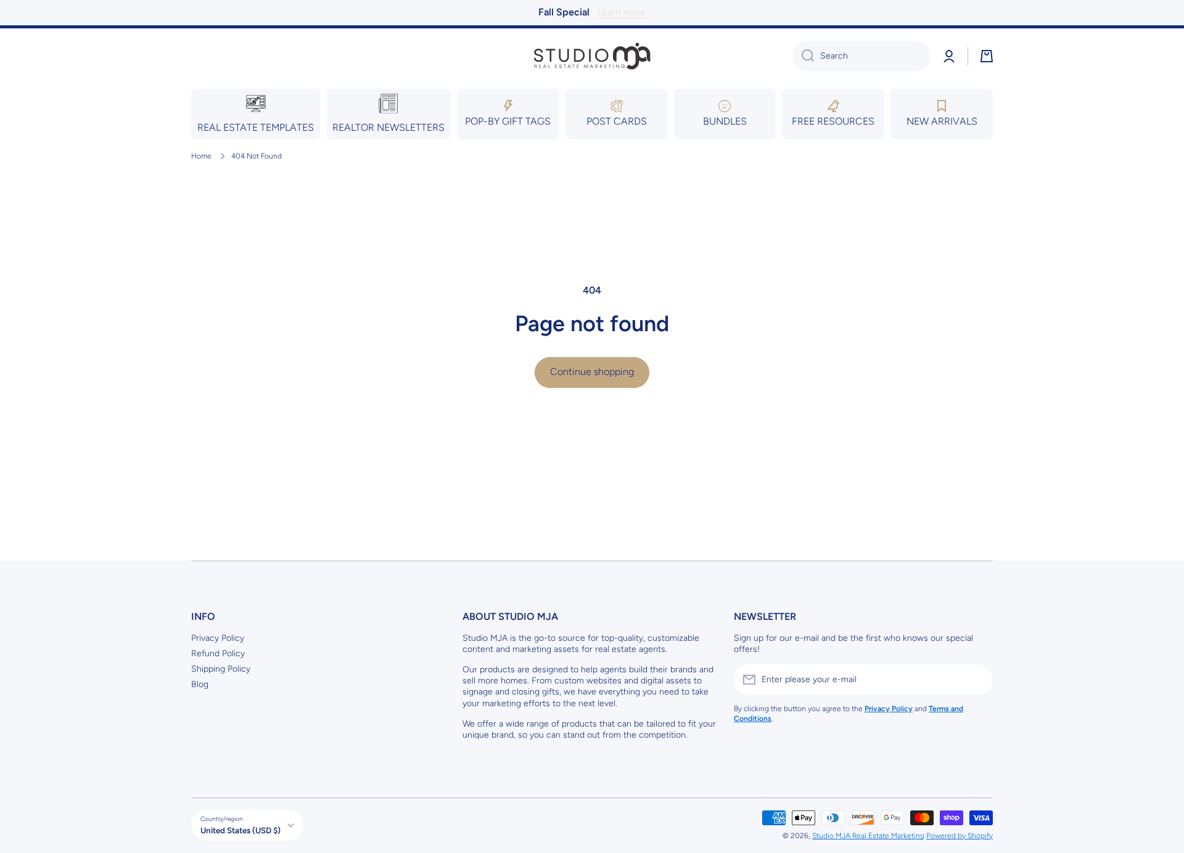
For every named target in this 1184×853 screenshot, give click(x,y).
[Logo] (592, 56)
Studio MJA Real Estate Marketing (868, 835)
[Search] (803, 56)
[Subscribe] (977, 679)
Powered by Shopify (959, 835)
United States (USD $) (240, 830)
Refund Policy (218, 653)
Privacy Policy (217, 638)
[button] (986, 56)
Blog (199, 684)
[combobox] (861, 56)
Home (201, 156)
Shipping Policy (220, 669)
